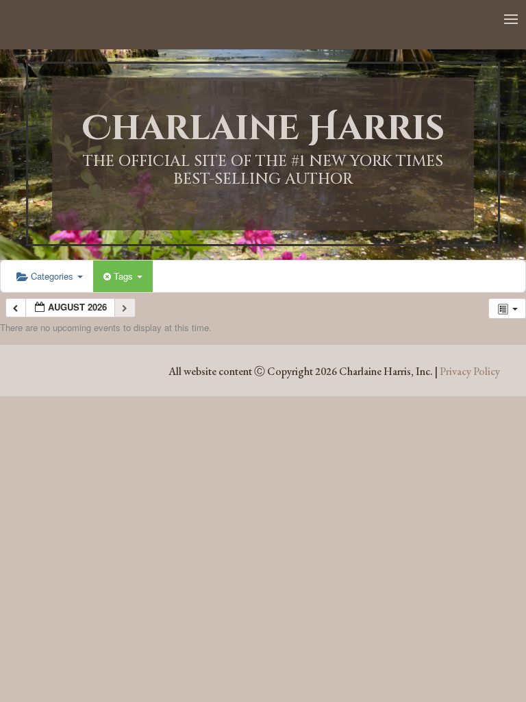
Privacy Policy (470, 371)
